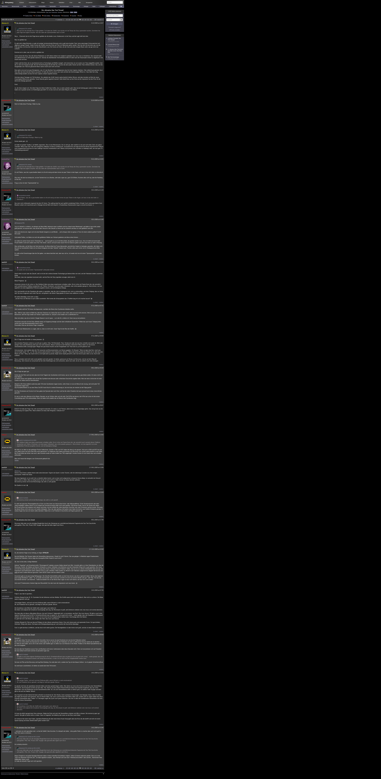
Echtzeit (21, 2)
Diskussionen (32, 2)
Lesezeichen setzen (7, 46)
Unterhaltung (112, 6)
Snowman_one (6, 368)
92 (67, 19)
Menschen (5, 6)
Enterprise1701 (6, 100)
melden (101, 97)
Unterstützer (6, 37)
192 (80, 19)
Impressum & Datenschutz (8, 774)
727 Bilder (38, 15)
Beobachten (56, 15)
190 (75, 19)
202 (88, 19)
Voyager (60, 12)
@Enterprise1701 (20, 223)
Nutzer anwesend (114, 11)
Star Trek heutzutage (113, 58)
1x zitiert (95, 126)
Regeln (18, 774)
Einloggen (115, 24)
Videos (51, 2)
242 (91, 19)
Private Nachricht (6, 43)
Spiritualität (53, 6)
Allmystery (9, 2)
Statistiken (61, 2)
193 (83, 19)
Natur (93, 6)
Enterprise (54, 12)
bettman (4, 435)
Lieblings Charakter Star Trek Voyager (114, 40)
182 (72, 19)
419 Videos (47, 15)
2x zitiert (95, 631)
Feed (71, 12)
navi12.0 (4, 262)
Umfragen (102, 6)
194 (85, 19)
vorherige (59, 19)
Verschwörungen (64, 6)
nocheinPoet (5, 159)
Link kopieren (5, 45)
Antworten (66, 15)
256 (95, 19)
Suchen (74, 15)
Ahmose (4, 23)
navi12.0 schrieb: (23, 498)
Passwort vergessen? (114, 27)
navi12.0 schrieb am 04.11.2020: (28, 440)
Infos (80, 15)
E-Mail (75, 12)
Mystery (32, 6)
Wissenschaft (15, 6)
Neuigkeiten (89, 2)
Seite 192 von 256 (7, 19)
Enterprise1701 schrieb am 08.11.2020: (29, 736)
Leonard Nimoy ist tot (113, 45)
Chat (71, 2)
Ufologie (86, 6)
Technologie (76, 6)
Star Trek (48, 12)
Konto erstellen (115, 30)
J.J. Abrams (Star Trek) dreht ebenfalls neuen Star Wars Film (115, 52)
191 (77, 19)
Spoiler (17, 460)
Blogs (43, 2)
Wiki (79, 2)
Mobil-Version (24, 774)
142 (69, 19)
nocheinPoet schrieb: (24, 195)
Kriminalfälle (42, 6)
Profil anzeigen (6, 41)
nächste (99, 19)
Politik (24, 6)
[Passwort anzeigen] (121, 20)
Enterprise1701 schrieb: (25, 28)
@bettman (18, 471)
